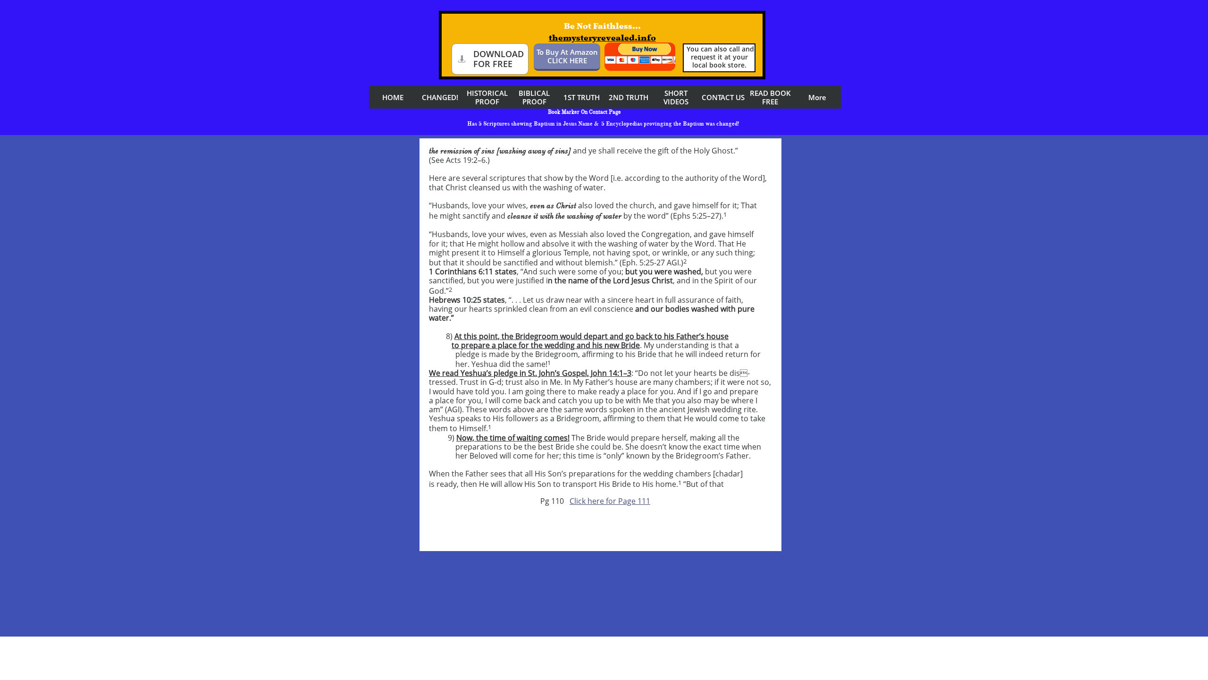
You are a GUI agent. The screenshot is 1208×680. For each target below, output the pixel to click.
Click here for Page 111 (610, 501)
